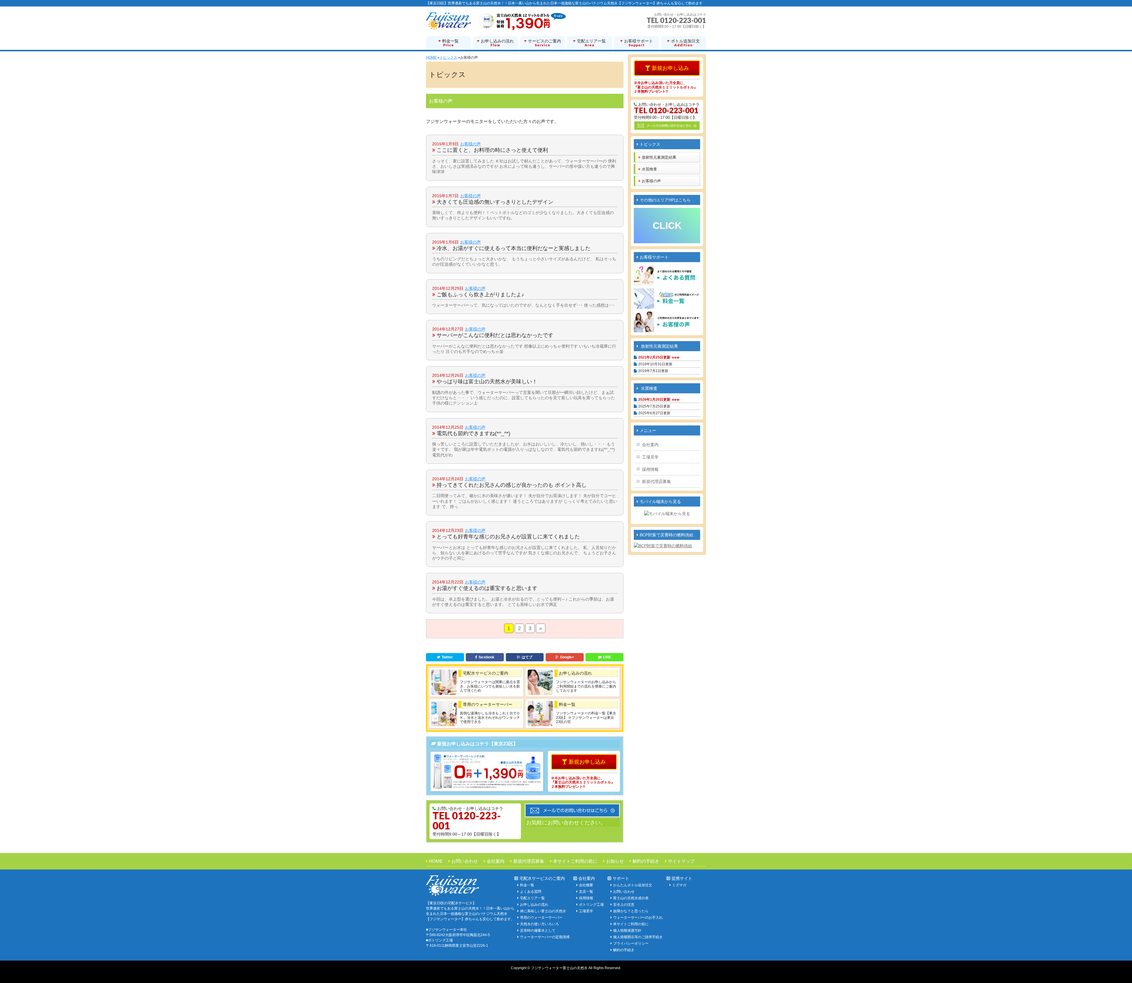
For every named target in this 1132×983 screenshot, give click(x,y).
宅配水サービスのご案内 (485, 673)
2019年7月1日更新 (653, 371)
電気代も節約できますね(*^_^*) (473, 433)
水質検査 (649, 169)
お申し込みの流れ (575, 673)
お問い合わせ (464, 861)
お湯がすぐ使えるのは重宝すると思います (487, 588)
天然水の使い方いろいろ (539, 924)
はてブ (527, 657)
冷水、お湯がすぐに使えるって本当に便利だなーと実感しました (513, 248)
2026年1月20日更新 (654, 399)
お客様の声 (470, 144)
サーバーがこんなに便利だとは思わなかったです (495, 335)
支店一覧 (586, 891)
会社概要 (586, 885)
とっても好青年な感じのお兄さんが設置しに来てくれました (508, 537)
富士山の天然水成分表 (631, 898)
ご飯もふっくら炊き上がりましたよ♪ (480, 294)
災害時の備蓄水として (537, 930)
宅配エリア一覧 (532, 898)
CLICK (667, 225)
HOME (435, 861)
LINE (607, 657)
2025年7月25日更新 (654, 406)
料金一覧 (567, 704)
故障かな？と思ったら (631, 911)
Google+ (567, 657)
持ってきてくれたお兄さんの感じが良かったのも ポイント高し (512, 485)
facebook (486, 657)
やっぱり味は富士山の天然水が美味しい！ (487, 381)
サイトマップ (681, 861)
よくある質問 (530, 891)
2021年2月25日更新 (654, 357)
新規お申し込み (587, 762)
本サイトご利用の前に (575, 861)
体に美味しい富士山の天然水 (543, 911)
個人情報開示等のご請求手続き (638, 937)
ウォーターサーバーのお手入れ (638, 917)
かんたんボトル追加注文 (632, 885)
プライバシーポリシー (631, 943)
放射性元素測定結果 (659, 157)
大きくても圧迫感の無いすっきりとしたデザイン (495, 202)
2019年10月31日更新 (655, 364)
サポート (621, 878)
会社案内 (650, 444)
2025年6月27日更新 (654, 413)
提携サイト (682, 878)
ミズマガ (679, 885)
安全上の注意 (623, 904)
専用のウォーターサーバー (487, 704)
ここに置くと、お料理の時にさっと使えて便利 (492, 150)
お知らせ (615, 861)
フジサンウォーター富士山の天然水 (559, 968)
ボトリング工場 (591, 904)
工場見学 (650, 457)
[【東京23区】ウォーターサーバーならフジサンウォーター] (496, 23)
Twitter (447, 657)
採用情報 (650, 469)
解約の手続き (646, 861)
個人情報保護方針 (627, 930)
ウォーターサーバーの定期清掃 (545, 937)
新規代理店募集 (656, 481)
